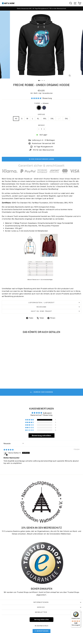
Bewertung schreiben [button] (41, 435)
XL (38, 119)
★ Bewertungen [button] (42, 631)
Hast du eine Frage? (41, 311)
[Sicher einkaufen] (41, 563)
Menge (41, 125)
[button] (36, 98)
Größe (41, 114)
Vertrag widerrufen (41, 619)
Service (41, 607)
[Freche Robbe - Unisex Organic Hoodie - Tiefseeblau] (18, 375)
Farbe (41, 103)
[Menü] (79, 611)
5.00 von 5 (47, 413)
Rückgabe (41, 307)
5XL (66, 119)
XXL (44, 119)
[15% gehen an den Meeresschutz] (41, 501)
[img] (9, 450)
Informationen (41, 602)
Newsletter (41, 612)
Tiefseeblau (44, 108)
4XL (59, 119)
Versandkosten (47, 93)
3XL (52, 119)
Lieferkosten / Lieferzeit (42, 302)
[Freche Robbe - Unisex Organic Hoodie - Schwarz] (16, 375)
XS (16, 119)
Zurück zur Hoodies (43, 392)
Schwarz (39, 108)
